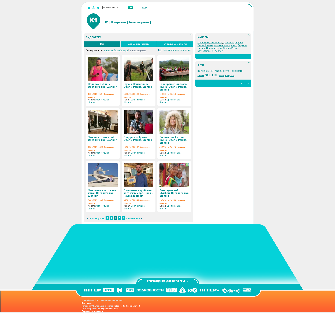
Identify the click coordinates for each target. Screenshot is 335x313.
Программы (118, 22)
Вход (144, 7)
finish (218, 70)
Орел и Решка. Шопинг (98, 101)
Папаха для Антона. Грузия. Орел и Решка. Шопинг (173, 139)
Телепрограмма (139, 22)
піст (200, 70)
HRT (212, 70)
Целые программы (139, 43)
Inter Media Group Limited (127, 305)
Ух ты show (217, 50)
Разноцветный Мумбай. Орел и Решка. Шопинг (174, 192)
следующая (133, 218)
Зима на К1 (216, 42)
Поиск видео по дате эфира (177, 50)
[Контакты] (98, 8)
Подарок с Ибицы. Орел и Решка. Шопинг (102, 85)
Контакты (86, 303)
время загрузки (138, 50)
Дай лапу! (228, 42)
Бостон (211, 74)
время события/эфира (116, 50)
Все (102, 43)
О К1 (105, 22)
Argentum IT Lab (109, 308)
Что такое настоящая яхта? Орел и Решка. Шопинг (102, 192)
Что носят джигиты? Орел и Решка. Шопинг (102, 138)
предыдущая (97, 218)
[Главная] (89, 8)
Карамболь (203, 42)
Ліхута (225, 70)
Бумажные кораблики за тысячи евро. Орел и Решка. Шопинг (138, 192)
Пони (233, 70)
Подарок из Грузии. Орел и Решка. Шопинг (138, 138)
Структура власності (93, 311)
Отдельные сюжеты (175, 43)
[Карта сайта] (94, 8)
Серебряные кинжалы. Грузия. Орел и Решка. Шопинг (173, 86)
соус (221, 75)
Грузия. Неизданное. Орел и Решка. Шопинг (138, 85)
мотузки (229, 75)
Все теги (245, 83)
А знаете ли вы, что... (225, 45)
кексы (205, 70)
